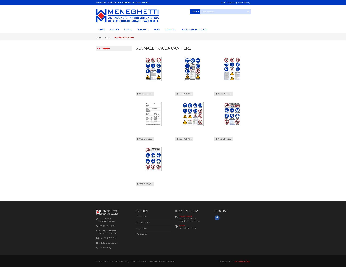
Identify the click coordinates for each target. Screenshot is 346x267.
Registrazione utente (194, 29)
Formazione (142, 234)
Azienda (114, 29)
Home (102, 29)
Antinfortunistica (143, 222)
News (157, 29)
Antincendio (142, 216)
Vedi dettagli (145, 94)
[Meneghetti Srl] (217, 218)
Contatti (170, 29)
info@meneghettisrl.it (235, 3)
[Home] (127, 15)
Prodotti (142, 29)
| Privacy (246, 3)
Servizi (128, 29)
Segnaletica (141, 228)
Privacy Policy (105, 248)
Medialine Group (242, 262)
